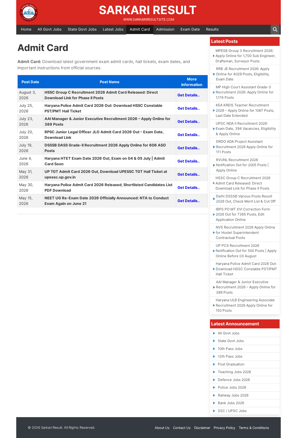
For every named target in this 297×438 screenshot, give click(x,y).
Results (212, 29)
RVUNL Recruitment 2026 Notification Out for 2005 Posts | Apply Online (242, 165)
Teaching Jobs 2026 (234, 372)
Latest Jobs (113, 29)
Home (26, 29)
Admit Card (140, 29)
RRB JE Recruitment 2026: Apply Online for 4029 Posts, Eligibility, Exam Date (242, 74)
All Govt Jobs (49, 29)
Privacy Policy (224, 428)
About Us (162, 428)
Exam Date (190, 29)
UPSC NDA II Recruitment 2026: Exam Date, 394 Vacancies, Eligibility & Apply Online (246, 128)
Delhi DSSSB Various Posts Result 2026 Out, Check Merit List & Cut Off (245, 199)
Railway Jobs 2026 (233, 395)
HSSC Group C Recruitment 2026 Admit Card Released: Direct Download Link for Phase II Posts (243, 183)
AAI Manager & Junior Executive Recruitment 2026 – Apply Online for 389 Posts (246, 287)
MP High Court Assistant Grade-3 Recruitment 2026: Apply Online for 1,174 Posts (245, 92)
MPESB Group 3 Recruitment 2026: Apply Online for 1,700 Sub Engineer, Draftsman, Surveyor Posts (245, 55)
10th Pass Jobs (230, 348)
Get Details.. (189, 95)
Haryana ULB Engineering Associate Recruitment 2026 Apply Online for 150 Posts (245, 305)
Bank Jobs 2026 (231, 403)
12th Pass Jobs (230, 356)
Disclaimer (202, 428)
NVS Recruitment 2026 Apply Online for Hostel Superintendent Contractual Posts (245, 232)
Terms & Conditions (254, 428)
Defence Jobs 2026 (234, 380)
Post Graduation (231, 364)
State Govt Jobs (82, 29)
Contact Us (182, 428)
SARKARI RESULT (148, 10)
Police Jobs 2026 (232, 387)
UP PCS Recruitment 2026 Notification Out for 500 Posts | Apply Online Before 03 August (246, 250)
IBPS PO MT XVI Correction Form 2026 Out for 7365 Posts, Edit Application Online (243, 214)
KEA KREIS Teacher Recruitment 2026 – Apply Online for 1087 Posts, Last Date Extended (245, 110)
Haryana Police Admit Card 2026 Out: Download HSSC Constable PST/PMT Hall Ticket (246, 268)
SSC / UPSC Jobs (232, 411)
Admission (165, 29)
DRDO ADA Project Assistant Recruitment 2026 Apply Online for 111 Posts (244, 146)
